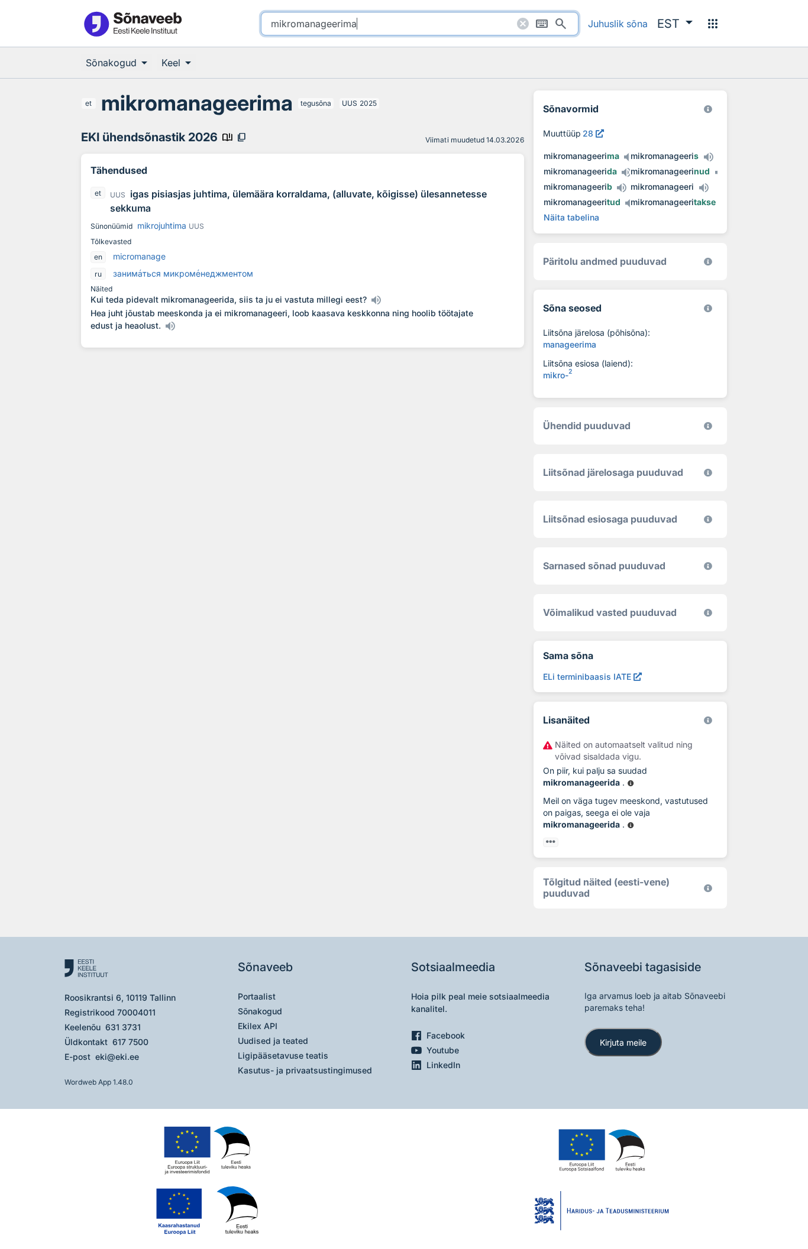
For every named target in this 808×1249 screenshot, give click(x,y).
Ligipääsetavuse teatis (283, 1055)
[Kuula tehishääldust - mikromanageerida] (626, 173)
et (88, 103)
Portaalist (257, 996)
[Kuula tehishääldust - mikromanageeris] (708, 157)
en (98, 256)
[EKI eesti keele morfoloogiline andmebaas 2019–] (708, 109)
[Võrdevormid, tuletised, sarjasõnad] (708, 308)
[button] (675, 24)
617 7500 (130, 1042)
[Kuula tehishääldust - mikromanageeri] (703, 188)
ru (98, 274)
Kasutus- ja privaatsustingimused (305, 1070)
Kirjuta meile (623, 1042)
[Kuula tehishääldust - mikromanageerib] (622, 188)
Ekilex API (257, 1026)
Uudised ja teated (273, 1041)
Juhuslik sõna (618, 24)
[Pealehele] (132, 23)
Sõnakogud (260, 1011)
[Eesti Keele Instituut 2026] (708, 426)
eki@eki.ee (117, 1057)
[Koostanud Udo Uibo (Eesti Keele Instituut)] (708, 261)
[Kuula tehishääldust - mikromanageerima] (629, 157)
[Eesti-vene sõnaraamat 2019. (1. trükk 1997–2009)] (708, 888)
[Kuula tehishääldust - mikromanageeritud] (630, 203)
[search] (420, 23)
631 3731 (123, 1027)
